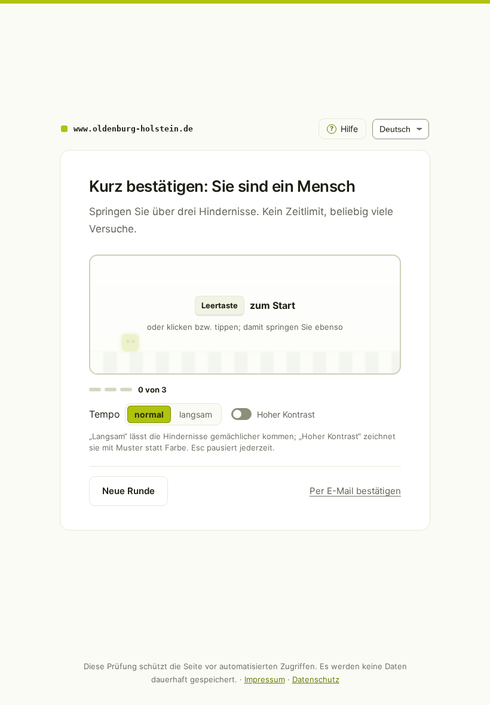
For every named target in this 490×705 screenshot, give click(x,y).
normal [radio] (149, 414)
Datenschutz (315, 679)
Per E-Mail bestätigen (355, 490)
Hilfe (344, 129)
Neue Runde (128, 490)
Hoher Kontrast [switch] (286, 414)
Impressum (264, 679)
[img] (245, 315)
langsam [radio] (195, 414)
